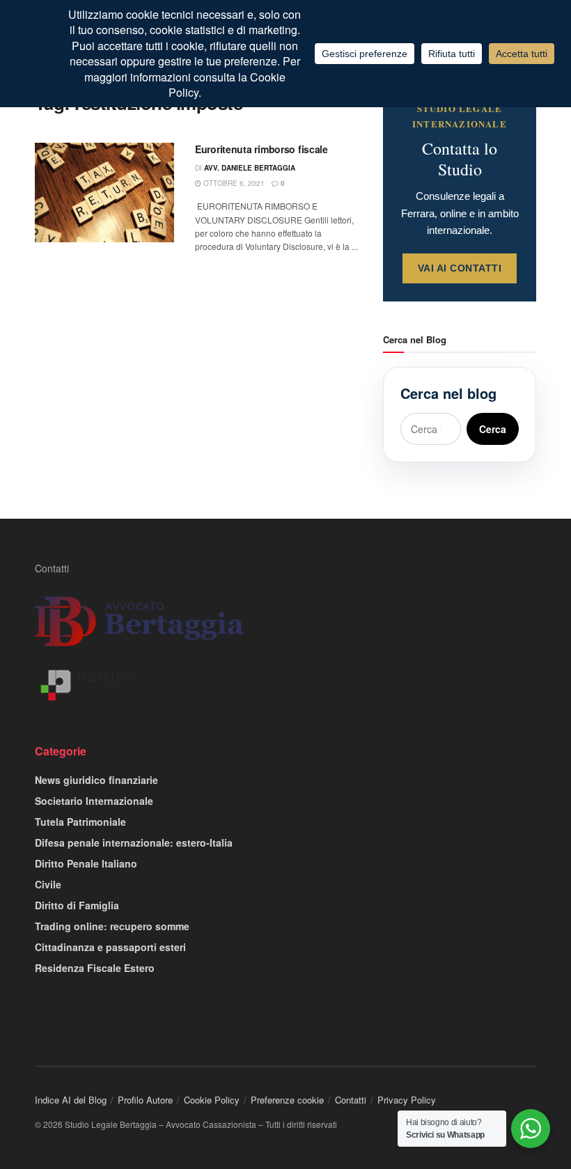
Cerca (492, 429)
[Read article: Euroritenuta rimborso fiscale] (104, 192)
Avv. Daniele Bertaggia (249, 168)
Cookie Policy (212, 1099)
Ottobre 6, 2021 (233, 183)
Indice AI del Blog (71, 1099)
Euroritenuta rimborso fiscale (261, 149)
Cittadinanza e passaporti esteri (110, 947)
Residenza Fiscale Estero (95, 968)
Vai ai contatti (460, 268)
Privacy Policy (406, 1099)
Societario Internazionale (94, 801)
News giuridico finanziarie (96, 780)
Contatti (52, 568)
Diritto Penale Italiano (86, 863)
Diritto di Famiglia (77, 905)
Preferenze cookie (287, 1099)
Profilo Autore (145, 1099)
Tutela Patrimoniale (80, 822)
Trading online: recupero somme (112, 926)
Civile (48, 884)
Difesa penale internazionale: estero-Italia (134, 842)
